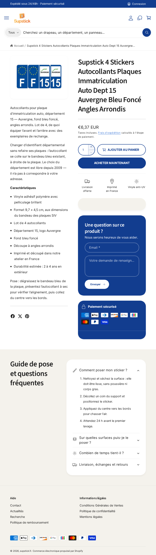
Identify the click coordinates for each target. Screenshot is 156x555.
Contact (15, 505)
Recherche (17, 517)
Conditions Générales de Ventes (101, 505)
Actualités (17, 511)
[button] (6, 17)
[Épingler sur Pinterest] (27, 316)
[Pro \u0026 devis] (139, 17)
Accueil (19, 45)
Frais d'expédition (109, 132)
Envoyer (95, 284)
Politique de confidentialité (97, 511)
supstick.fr (25, 551)
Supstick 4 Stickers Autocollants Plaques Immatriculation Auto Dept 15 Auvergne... (81, 45)
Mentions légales (91, 517)
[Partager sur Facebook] (12, 316)
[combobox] (87, 32)
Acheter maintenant (112, 163)
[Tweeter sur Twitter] (20, 316)
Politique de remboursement (29, 522)
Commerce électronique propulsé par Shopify (58, 551)
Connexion (139, 3)
